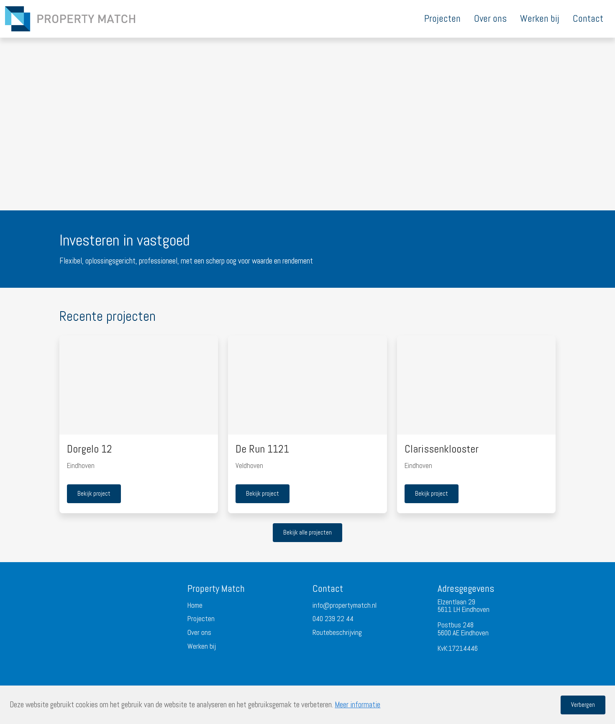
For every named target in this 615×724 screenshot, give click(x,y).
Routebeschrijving (337, 633)
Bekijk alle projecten (307, 532)
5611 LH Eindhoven (463, 609)
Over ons (199, 633)
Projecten (201, 619)
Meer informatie (357, 705)
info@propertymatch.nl (345, 606)
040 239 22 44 (333, 619)
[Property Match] (70, 19)
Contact (328, 588)
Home (194, 606)
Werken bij (201, 647)
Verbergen (583, 705)
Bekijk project (93, 493)
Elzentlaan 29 (456, 602)
